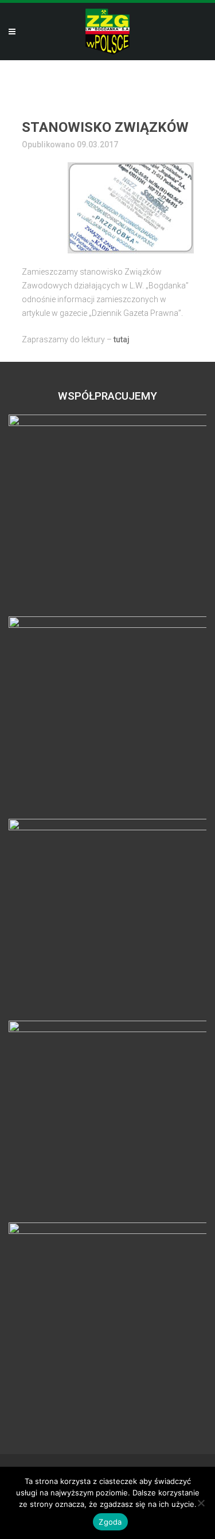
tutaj (122, 339)
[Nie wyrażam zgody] (200, 1503)
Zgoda (110, 1521)
